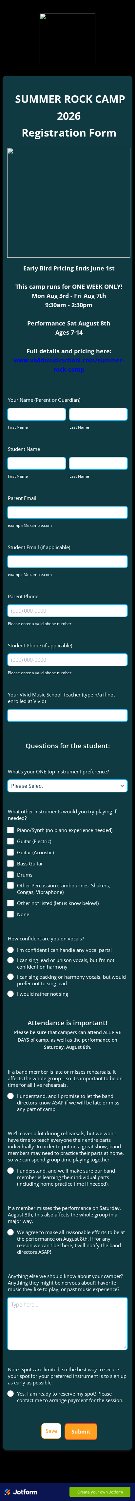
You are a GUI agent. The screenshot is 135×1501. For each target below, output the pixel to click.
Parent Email (22, 498)
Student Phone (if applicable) (40, 645)
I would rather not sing (42, 994)
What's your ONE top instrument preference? (58, 771)
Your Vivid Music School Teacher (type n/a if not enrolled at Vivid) (61, 697)
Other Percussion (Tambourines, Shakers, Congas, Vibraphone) (63, 888)
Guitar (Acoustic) (35, 852)
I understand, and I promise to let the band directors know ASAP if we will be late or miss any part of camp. (68, 1102)
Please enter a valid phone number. (40, 623)
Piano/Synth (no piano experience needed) (64, 830)
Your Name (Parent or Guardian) (44, 400)
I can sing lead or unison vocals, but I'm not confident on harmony (65, 963)
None (23, 914)
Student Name (24, 449)
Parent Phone (23, 596)
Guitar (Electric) (34, 841)
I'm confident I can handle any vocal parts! (64, 950)
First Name (18, 427)
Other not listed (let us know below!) (58, 903)
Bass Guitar (30, 863)
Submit (80, 1431)
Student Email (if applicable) (39, 547)
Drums (24, 874)
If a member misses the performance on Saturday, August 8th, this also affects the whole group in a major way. (64, 1214)
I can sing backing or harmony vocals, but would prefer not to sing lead (71, 980)
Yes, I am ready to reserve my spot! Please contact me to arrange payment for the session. (70, 1396)
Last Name (79, 427)
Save (51, 1431)
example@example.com (30, 525)
